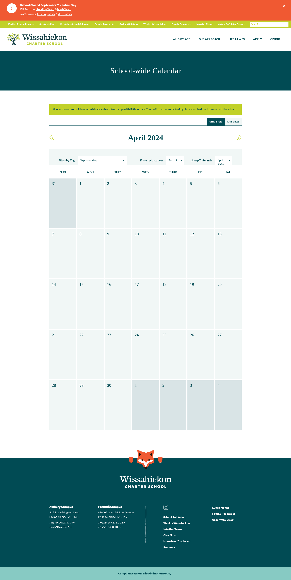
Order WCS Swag (128, 24)
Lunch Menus (220, 507)
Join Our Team (204, 24)
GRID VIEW (215, 122)
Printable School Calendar (75, 24)
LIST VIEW (233, 122)
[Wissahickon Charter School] (37, 39)
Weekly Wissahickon (154, 24)
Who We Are (181, 39)
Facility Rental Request (21, 24)
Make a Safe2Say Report (231, 24)
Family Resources (181, 24)
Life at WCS (237, 39)
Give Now (169, 535)
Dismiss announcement (283, 6)
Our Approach (209, 39)
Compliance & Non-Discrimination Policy (144, 573)
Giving (275, 39)
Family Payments (104, 24)
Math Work (64, 9)
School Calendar (173, 517)
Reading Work (45, 9)
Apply (257, 39)
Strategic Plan (47, 24)
